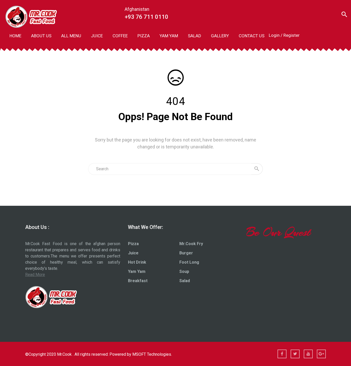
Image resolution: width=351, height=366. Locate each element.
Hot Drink (137, 262)
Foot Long (189, 262)
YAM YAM (169, 35)
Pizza (133, 243)
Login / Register (284, 35)
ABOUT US (41, 35)
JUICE (97, 35)
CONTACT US (251, 35)
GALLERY (220, 35)
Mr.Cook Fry (191, 243)
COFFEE (120, 35)
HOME (15, 35)
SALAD (194, 35)
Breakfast (137, 280)
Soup (184, 271)
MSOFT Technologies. (152, 354)
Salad (184, 280)
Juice (133, 253)
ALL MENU (71, 35)
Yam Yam (136, 271)
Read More (35, 274)
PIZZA (143, 35)
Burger (186, 253)
